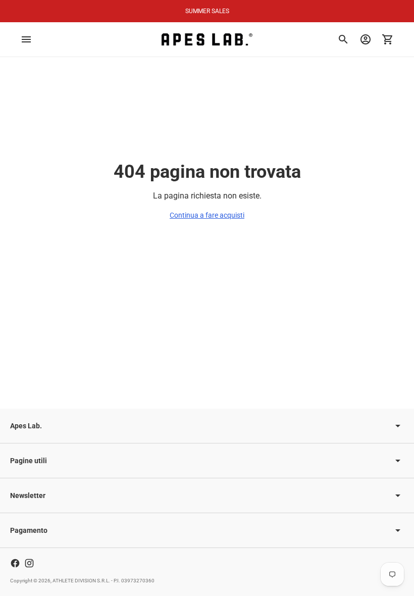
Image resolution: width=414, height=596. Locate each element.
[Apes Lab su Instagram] (29, 563)
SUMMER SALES (207, 11)
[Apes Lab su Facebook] (15, 563)
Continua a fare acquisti (207, 215)
